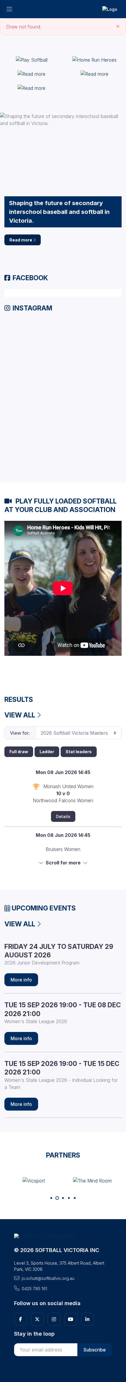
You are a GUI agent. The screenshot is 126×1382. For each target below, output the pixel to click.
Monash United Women (68, 786)
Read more (21, 239)
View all (20, 715)
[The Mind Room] (92, 1180)
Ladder (47, 751)
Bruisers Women (63, 849)
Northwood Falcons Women (63, 800)
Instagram (32, 308)
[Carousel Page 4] (69, 1198)
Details (63, 816)
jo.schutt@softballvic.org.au (48, 1278)
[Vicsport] (34, 1180)
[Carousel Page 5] (74, 1198)
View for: (20, 733)
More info (21, 980)
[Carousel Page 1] (51, 1198)
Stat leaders (79, 751)
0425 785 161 (34, 1288)
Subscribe (95, 1350)
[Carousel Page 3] (63, 1198)
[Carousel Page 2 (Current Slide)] (57, 1198)
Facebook (30, 278)
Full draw (18, 751)
